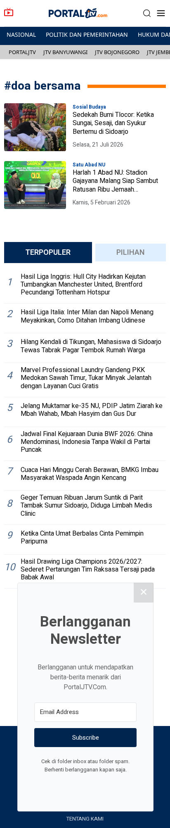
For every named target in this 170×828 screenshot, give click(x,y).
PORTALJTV (22, 52)
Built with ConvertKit (119, 785)
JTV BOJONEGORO (117, 52)
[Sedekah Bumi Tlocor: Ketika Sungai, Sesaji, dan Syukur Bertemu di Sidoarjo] (35, 127)
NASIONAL (21, 34)
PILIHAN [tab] (130, 252)
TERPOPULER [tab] (48, 252)
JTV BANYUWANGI (65, 52)
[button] (147, 13)
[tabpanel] (85, 429)
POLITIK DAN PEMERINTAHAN (87, 34)
